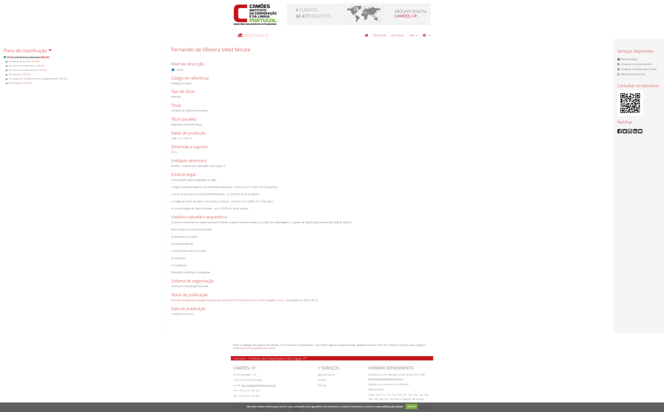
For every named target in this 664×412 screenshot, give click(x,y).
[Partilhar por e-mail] (640, 130)
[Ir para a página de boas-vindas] (366, 35)
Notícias (322, 385)
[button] (413, 35)
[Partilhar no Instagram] (630, 130)
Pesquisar (379, 35)
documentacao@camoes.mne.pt (257, 348)
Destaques (397, 35)
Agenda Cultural (326, 374)
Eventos (322, 380)
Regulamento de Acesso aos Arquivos (388, 384)
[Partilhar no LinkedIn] (635, 130)
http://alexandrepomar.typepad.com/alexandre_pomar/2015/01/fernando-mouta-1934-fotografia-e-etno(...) (228, 300)
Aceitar (411, 406)
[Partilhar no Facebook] (619, 130)
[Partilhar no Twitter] (625, 130)
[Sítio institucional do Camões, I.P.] (255, 14)
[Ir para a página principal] (250, 35)
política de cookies (392, 406)
